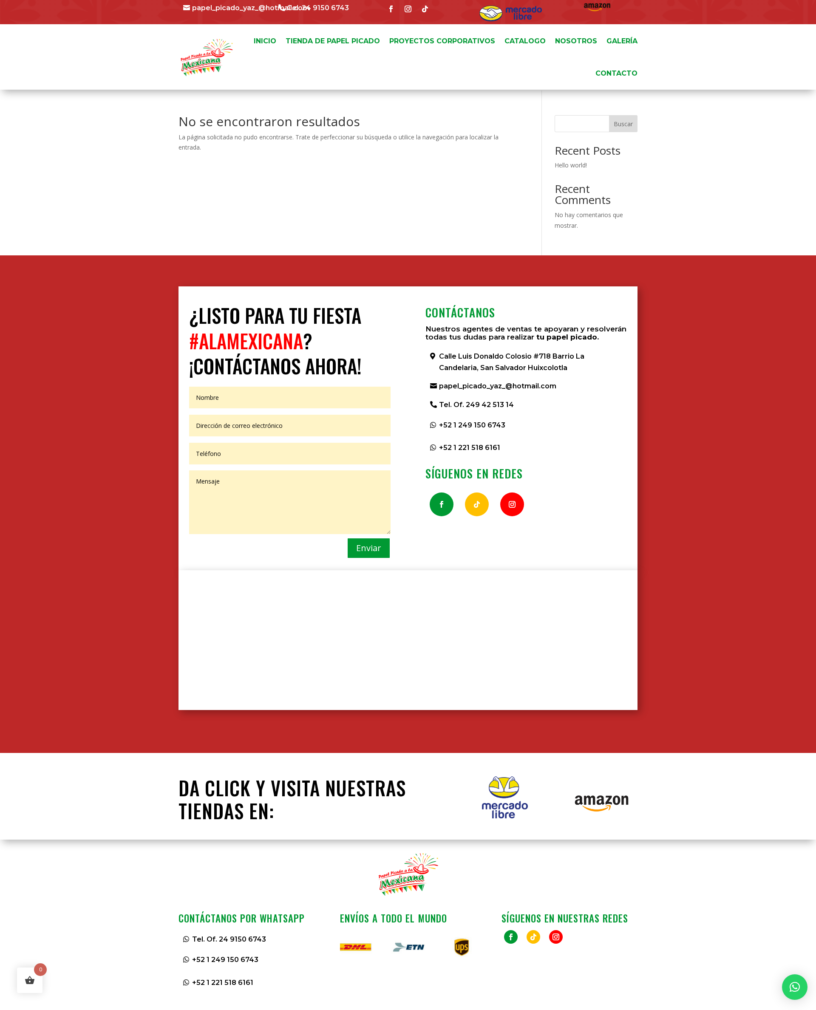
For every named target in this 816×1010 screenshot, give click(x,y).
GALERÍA (622, 41)
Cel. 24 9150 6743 (318, 8)
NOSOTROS (576, 41)
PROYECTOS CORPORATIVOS (442, 41)
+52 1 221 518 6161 (469, 448)
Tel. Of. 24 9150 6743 (229, 939)
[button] (795, 987)
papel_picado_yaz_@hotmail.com (250, 8)
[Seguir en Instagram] (408, 9)
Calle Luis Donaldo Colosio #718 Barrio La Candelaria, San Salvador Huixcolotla (511, 362)
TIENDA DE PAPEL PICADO (333, 41)
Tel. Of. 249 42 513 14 (476, 405)
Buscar (623, 124)
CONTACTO (616, 73)
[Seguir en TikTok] (425, 9)
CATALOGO (525, 41)
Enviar (368, 548)
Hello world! (571, 165)
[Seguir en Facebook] (391, 9)
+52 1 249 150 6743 (472, 425)
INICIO (265, 41)
